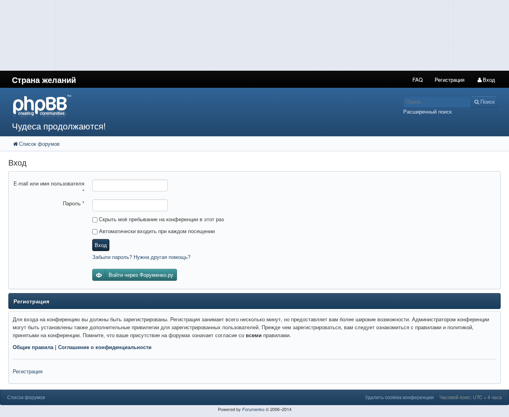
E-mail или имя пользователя (49, 187)
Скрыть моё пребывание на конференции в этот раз (160, 219)
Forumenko (253, 409)
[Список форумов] (190, 107)
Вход (101, 245)
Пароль (73, 203)
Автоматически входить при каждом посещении (156, 231)
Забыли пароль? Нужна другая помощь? (141, 257)
